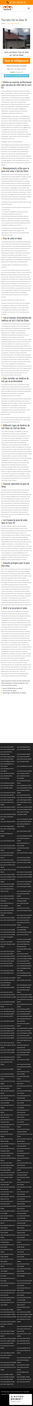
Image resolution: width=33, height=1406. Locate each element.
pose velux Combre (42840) (24, 862)
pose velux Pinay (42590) (23, 1035)
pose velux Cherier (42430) (7, 853)
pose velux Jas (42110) (22, 934)
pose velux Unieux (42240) (6, 1343)
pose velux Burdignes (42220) (24, 788)
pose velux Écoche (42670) (7, 896)
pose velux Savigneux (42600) (7, 1314)
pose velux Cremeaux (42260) (24, 877)
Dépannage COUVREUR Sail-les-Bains (14, 693)
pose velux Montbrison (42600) (24, 997)
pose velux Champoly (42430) (7, 821)
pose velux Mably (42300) (6, 966)
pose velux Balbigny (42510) (7, 761)
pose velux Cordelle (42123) (24, 867)
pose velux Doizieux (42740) (24, 891)
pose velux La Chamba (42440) (24, 807)
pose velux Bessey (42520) (7, 773)
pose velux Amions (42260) (23, 749)
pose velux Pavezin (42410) (23, 1030)
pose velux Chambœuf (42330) (8, 814)
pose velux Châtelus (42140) (7, 841)
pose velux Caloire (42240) (7, 795)
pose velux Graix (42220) (23, 920)
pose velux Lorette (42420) (7, 961)
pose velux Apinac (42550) (23, 754)
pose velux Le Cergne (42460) (7, 797)
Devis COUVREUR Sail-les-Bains (12, 688)
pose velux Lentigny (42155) (24, 956)
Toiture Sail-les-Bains (9, 690)
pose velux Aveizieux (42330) (24, 759)
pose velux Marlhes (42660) (7, 987)
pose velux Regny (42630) (23, 1052)
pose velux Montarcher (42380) (8, 997)
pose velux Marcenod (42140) (7, 978)
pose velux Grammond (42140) (8, 925)
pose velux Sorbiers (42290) (24, 1317)
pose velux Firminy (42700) (7, 910)
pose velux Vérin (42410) (23, 1365)
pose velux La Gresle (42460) (7, 930)
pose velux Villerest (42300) (7, 1377)
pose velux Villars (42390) (6, 1374)
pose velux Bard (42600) (23, 761)
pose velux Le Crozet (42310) (24, 881)
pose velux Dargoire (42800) (24, 886)
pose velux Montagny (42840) (24, 994)
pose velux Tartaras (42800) (7, 1331)
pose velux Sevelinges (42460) (24, 1314)
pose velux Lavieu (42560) (6, 954)
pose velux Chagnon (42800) (24, 800)
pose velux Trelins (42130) (23, 1338)
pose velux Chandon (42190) (24, 821)
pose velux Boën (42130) (23, 773)
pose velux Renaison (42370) (7, 1057)
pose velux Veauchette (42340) (8, 1362)
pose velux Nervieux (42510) (24, 1011)
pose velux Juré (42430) (6, 942)
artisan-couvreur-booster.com (14, 1391)
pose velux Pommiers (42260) (24, 1038)
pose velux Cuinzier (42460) (7, 884)
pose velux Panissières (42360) (24, 1028)
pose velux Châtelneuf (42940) (24, 836)
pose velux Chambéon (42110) (8, 809)
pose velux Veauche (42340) (24, 1357)
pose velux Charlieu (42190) (24, 831)
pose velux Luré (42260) (6, 963)
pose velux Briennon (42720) (24, 785)
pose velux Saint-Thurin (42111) (8, 1290)
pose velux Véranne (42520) (7, 1365)
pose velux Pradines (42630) (7, 1050)
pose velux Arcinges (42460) (7, 756)
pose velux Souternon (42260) (7, 1321)
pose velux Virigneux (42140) (7, 1382)
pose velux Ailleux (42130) (23, 747)
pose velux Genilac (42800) (23, 918)
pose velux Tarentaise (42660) (24, 1326)
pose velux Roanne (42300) (23, 1064)
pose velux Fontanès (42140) (24, 910)
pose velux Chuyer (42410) (23, 857)
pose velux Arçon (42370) (23, 756)
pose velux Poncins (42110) (7, 1043)
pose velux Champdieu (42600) (24, 819)
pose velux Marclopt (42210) (7, 980)
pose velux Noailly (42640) (23, 1014)
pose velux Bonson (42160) (7, 783)
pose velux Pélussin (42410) (7, 1033)
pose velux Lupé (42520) (23, 961)
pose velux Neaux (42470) (23, 1009)
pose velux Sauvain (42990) (23, 1312)
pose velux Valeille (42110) (23, 1348)
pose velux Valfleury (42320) (7, 1353)
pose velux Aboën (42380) (6, 747)
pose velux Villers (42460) (23, 1377)
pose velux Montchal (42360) (7, 1002)
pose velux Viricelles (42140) (24, 1379)
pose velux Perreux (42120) (7, 1035)
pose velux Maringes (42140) (24, 985)
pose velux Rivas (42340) (23, 1059)
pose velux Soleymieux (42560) (8, 1317)
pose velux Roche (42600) (6, 1069)
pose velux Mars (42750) (6, 992)
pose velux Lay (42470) (22, 954)
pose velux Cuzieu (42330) (23, 884)
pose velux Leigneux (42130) (7, 956)
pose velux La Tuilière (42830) (7, 1341)
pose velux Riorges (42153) (7, 1059)
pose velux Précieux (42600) (7, 1052)
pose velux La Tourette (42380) (8, 1338)
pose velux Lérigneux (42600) (7, 958)
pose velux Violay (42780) (6, 1379)
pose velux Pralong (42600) (23, 1050)
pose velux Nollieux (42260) (7, 1021)
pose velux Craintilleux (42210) (7, 877)
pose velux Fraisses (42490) (7, 918)
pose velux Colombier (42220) (7, 862)
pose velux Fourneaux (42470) (24, 915)
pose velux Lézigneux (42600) (24, 958)
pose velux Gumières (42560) (24, 932)
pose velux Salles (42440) (6, 1309)
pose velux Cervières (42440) (24, 797)
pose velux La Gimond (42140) (7, 920)
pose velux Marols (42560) (23, 987)
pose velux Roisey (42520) (7, 1074)
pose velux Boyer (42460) (6, 785)
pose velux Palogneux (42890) (7, 1028)
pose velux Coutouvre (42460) (24, 874)
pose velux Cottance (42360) (7, 874)
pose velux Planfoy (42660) (7, 1038)
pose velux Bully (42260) (6, 788)
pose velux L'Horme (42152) (7, 951)
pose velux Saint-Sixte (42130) (24, 1281)
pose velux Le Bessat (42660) (24, 771)
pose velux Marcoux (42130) (24, 980)
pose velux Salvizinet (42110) (7, 1312)
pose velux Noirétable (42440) (24, 1016)
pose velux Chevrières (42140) (24, 853)
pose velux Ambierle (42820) (7, 749)
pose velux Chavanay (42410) (7, 845)
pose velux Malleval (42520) (24, 973)
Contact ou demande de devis (17, 75)
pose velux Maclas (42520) (7, 970)
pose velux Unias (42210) (23, 1341)
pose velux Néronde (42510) (7, 1011)
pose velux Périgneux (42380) (24, 1033)
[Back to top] (28, 1401)
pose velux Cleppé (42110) (23, 860)
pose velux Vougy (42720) (6, 1384)
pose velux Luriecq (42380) (23, 963)
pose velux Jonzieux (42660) (24, 939)
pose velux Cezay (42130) (6, 800)
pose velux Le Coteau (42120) (24, 872)
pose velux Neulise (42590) (7, 1014)
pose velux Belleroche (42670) (24, 766)
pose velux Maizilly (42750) (7, 973)
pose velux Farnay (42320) (6, 908)
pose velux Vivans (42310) (23, 1382)
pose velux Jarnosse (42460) (7, 934)
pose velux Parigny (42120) (7, 1030)
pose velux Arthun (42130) (6, 759)
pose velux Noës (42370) (6, 1016)
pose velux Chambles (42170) (24, 809)
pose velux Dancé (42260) (6, 886)
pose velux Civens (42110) (6, 860)
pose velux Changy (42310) (7, 826)
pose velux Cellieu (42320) (23, 795)
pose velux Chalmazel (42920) (7, 807)
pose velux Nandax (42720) (7, 1009)
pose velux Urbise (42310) (23, 1343)
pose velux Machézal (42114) (24, 966)
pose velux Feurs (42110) (23, 908)
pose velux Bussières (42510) (7, 792)
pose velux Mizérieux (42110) (7, 994)
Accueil (3, 23)
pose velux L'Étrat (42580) (23, 942)
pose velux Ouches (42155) (7, 1026)
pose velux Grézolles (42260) (7, 932)
